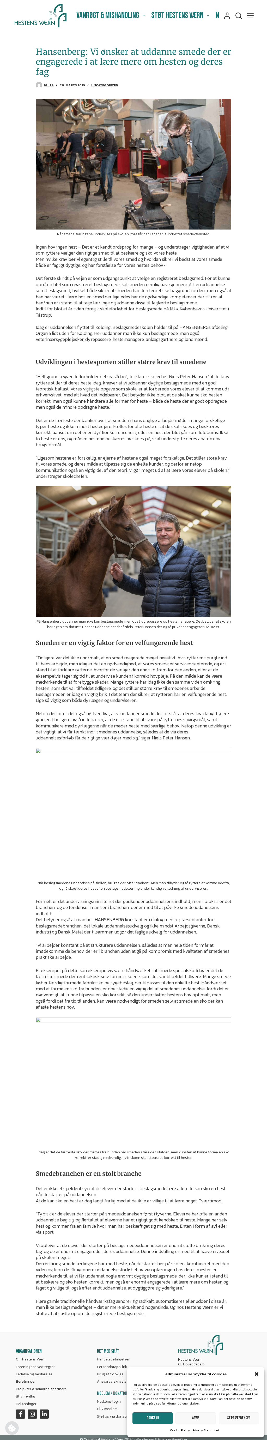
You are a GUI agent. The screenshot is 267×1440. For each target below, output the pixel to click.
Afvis (195, 1417)
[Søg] (238, 16)
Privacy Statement (205, 1430)
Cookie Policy (180, 1430)
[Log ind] (227, 16)
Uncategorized (104, 85)
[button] (256, 1374)
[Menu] (250, 15)
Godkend (153, 1417)
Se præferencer (239, 1417)
